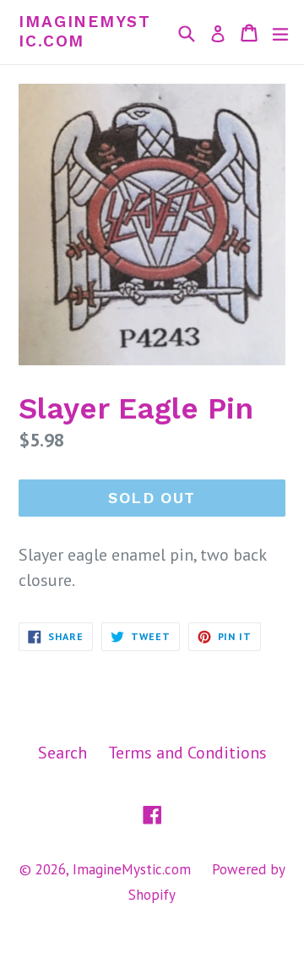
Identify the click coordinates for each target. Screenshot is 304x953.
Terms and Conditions (187, 753)
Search (62, 753)
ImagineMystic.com (85, 32)
